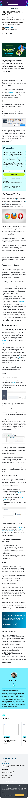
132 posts (14, 683)
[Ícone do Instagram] (3, 758)
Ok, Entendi (19, 795)
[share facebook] (3, 34)
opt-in (14, 382)
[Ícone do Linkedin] (9, 758)
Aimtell (19, 529)
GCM (19, 357)
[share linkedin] (11, 34)
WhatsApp (12, 92)
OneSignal (4, 530)
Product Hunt (22, 301)
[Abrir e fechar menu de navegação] (2, 9)
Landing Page (19, 493)
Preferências (8, 795)
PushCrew (20, 527)
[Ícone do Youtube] (6, 758)
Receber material (9, 624)
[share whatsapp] (16, 34)
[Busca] (25, 9)
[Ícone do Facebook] (15, 758)
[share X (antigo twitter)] (7, 34)
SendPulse (10, 530)
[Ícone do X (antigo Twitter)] (12, 758)
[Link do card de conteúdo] (11, 734)
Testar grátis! (14, 174)
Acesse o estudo (13, 4)
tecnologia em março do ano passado (14, 199)
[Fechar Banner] (26, 2)
